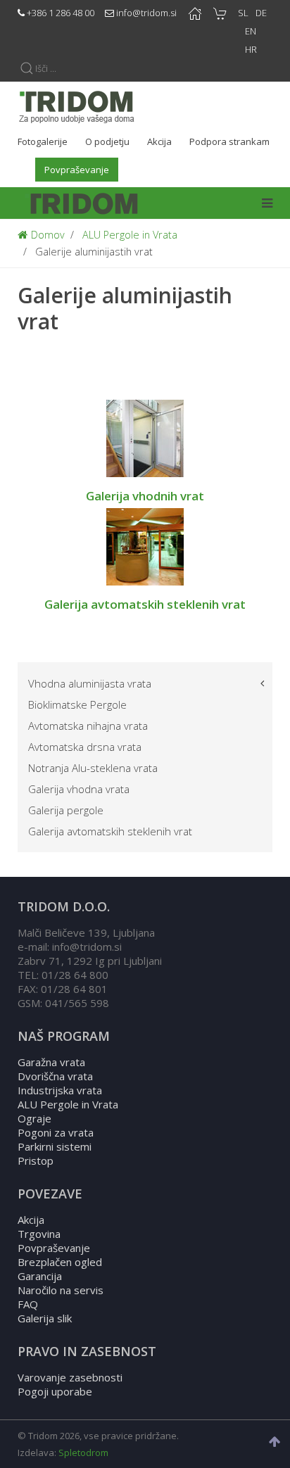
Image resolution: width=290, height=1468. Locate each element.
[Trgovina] (220, 13)
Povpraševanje (54, 1248)
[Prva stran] (194, 13)
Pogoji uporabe (55, 1391)
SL (243, 12)
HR (251, 49)
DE (261, 12)
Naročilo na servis (60, 1290)
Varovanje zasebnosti (70, 1377)
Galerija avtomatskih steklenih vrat (145, 604)
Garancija (40, 1276)
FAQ (28, 1304)
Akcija (31, 1220)
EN (250, 31)
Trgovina (39, 1234)
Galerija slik (45, 1318)
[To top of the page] (276, 1441)
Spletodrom (83, 1452)
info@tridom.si (146, 12)
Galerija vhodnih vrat (145, 496)
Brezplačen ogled (60, 1262)
